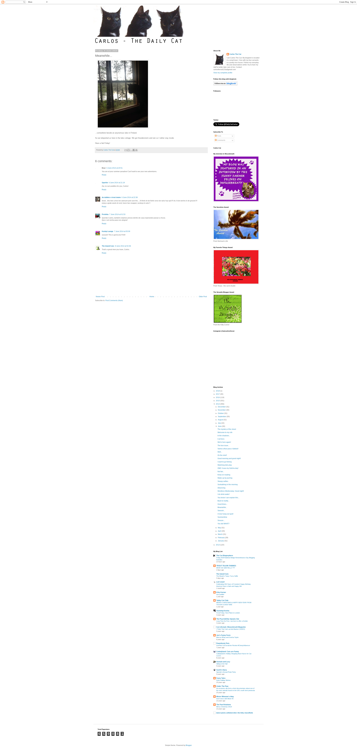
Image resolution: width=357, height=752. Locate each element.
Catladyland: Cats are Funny (227, 652)
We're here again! (224, 442)
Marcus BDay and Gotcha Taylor (227, 637)
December (222, 407)
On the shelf (222, 455)
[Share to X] (131, 150)
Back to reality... (223, 501)
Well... (220, 452)
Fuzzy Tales (220, 678)
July (219, 423)
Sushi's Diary (221, 670)
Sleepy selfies (223, 481)
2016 (218, 397)
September (222, 417)
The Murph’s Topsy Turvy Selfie (227, 576)
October (221, 413)
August (221, 420)
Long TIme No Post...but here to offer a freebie (232, 621)
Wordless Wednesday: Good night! (231, 491)
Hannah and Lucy (223, 662)
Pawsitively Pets (222, 643)
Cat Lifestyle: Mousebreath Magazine (231, 627)
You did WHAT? (223, 524)
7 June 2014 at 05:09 (122, 231)
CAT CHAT (220, 582)
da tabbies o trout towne (111, 197)
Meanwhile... (222, 507)
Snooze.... (221, 520)
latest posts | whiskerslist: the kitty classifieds (234, 713)
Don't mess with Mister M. (225, 698)
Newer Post (100, 297)
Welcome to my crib (225, 432)
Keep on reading (224, 475)
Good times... (222, 504)
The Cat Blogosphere (224, 556)
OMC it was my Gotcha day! (228, 468)
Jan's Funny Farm (223, 635)
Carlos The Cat (235, 54)
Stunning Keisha (222, 611)
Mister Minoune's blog (225, 697)
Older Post (203, 297)
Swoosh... (221, 511)
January (221, 541)
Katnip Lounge (107, 231)
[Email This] (125, 150)
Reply (104, 175)
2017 (218, 394)
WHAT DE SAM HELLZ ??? (225, 568)
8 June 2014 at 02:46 (123, 246)
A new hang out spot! (225, 514)
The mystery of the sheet (227, 429)
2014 (218, 404)
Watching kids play (225, 465)
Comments (221, 140)
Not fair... (221, 472)
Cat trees (221, 439)
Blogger (189, 745)
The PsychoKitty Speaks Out (227, 619)
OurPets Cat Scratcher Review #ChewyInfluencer (233, 645)
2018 (218, 391)
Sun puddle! (220, 594)
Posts (219, 136)
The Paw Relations (223, 705)
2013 (218, 545)
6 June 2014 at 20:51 (115, 168)
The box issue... (223, 445)
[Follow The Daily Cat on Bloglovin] (225, 85)
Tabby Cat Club (222, 600)
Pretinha (105, 214)
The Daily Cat (96, 9)
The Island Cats (108, 246)
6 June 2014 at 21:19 (117, 183)
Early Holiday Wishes (223, 680)
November (222, 410)
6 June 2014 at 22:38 (130, 197)
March (220, 534)
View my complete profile (222, 73)
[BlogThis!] (128, 150)
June (220, 426)
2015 (218, 401)
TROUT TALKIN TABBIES (226, 566)
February (221, 538)
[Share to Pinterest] (136, 150)
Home (151, 297)
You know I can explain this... (228, 498)
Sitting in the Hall (221, 664)
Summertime (222, 517)
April (220, 531)
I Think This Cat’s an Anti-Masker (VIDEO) (230, 629)
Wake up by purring (225, 478)
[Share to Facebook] (133, 150)
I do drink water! (224, 494)
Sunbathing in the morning (228, 484)
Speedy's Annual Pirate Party (226, 672)
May (219, 528)
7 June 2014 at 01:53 (117, 214)
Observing (221, 488)
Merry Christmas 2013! (224, 707)
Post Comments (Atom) (114, 300)
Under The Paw (222, 686)
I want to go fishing (225, 462)
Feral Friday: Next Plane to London (228, 613)
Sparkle (105, 183)
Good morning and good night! (229, 458)
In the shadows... (224, 436)
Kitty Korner (221, 592)
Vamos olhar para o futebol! (228, 449)
